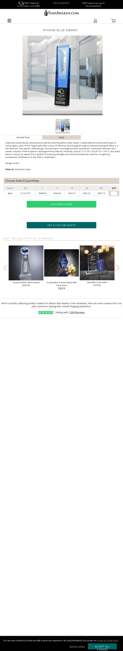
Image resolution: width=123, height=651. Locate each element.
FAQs (61, 137)
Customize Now (61, 204)
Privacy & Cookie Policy (107, 640)
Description (22, 137)
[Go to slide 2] (68, 289)
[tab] (23, 137)
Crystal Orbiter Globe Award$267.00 (26, 284)
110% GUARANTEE (61, 3)
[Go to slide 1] (60, 289)
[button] (9, 20)
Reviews (77, 312)
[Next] (117, 268)
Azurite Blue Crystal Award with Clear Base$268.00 (62, 285)
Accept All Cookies (102, 647)
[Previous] (5, 268)
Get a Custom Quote (61, 225)
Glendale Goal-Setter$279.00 (97, 284)
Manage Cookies (77, 646)
